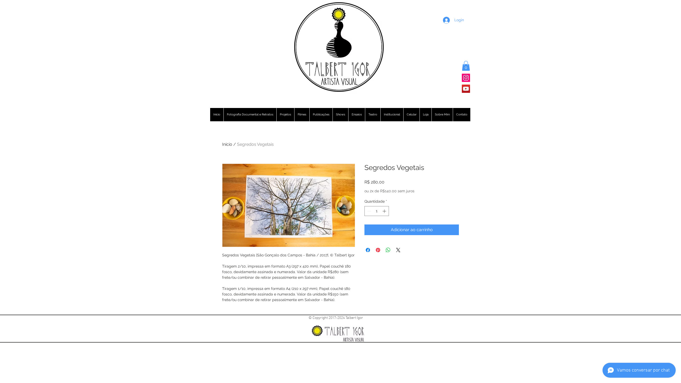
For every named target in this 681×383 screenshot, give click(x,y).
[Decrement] (368, 211)
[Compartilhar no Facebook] (368, 250)
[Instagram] (466, 78)
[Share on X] (398, 250)
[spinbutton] (376, 211)
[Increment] (384, 211)
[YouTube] (466, 89)
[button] (466, 66)
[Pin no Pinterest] (378, 250)
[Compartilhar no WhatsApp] (388, 250)
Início (227, 144)
